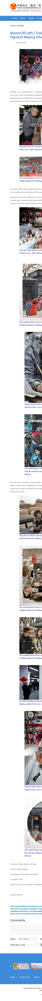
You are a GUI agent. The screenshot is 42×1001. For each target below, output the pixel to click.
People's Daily (24, 977)
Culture (13, 26)
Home (14, 18)
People (31, 18)
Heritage (20, 26)
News (23, 18)
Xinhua (36, 977)
